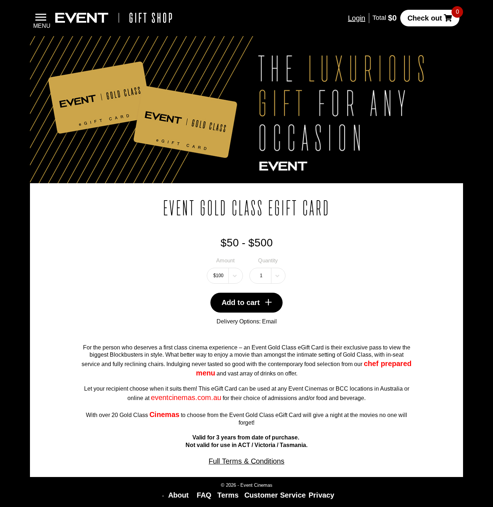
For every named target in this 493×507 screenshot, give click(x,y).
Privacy (321, 495)
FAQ (204, 495)
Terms (228, 495)
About (179, 495)
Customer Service (275, 495)
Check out (424, 18)
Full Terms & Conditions (246, 461)
